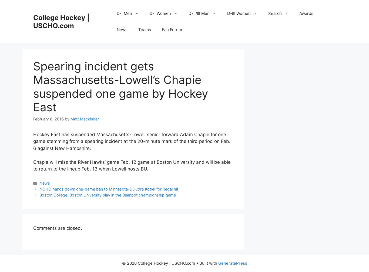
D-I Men (124, 13)
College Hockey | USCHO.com (61, 22)
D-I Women (160, 13)
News (122, 29)
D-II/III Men (199, 13)
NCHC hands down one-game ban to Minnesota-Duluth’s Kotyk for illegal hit (108, 189)
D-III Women (239, 13)
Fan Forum (172, 29)
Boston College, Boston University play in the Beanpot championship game (107, 195)
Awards (306, 13)
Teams (144, 29)
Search (275, 13)
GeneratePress (232, 263)
